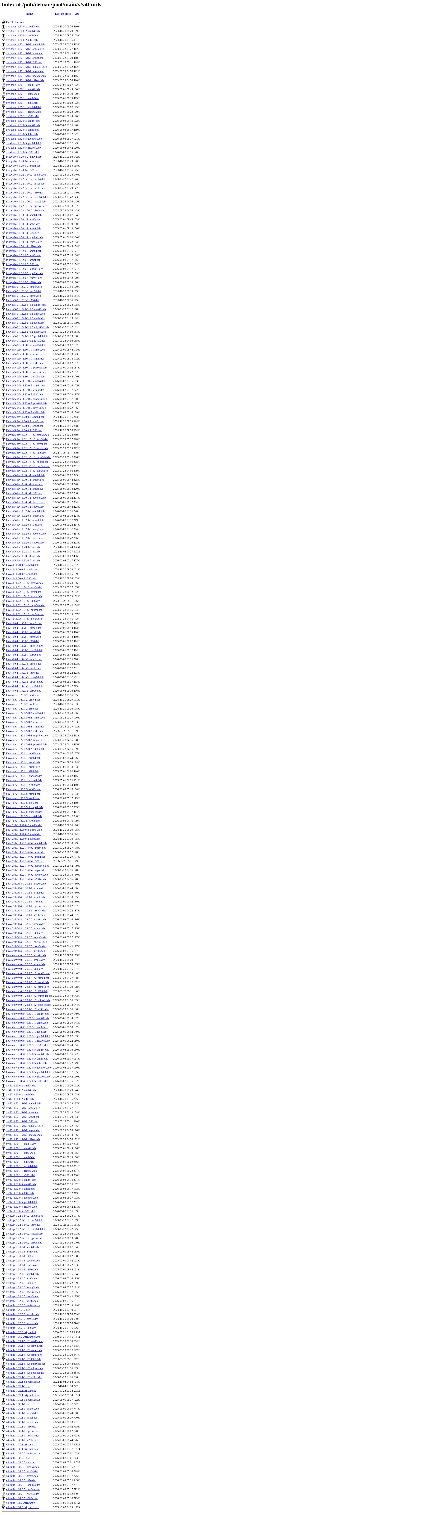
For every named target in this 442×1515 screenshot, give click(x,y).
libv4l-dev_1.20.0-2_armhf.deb (23, 704)
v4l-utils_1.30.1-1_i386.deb (21, 1426)
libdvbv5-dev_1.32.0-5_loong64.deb (26, 529)
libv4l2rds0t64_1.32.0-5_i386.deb (24, 932)
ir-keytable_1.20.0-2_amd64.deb (24, 156)
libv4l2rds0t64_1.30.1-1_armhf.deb (25, 897)
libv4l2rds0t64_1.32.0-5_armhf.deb (25, 928)
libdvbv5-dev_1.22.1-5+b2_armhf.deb (27, 448)
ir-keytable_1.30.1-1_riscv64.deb (24, 241)
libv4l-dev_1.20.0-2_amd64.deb (23, 695)
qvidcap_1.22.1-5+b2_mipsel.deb (24, 1233)
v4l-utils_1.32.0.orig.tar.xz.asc (22, 1507)
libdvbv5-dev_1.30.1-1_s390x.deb (25, 506)
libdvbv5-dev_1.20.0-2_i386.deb (24, 430)
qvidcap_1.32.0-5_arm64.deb (22, 1278)
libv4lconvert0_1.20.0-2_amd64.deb (26, 955)
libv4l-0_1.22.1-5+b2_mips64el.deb (25, 605)
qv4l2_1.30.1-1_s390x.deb (20, 1175)
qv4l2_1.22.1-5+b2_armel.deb (22, 1112)
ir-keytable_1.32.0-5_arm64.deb (23, 255)
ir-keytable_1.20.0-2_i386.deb (22, 170)
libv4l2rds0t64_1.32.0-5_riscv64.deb (26, 946)
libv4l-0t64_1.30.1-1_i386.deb (22, 641)
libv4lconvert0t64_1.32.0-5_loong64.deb (28, 1067)
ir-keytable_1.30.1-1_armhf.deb (23, 228)
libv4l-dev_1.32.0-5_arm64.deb (23, 793)
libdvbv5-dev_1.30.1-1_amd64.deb (25, 475)
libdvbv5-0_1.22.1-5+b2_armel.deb (25, 313)
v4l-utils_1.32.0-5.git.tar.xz (20, 1462)
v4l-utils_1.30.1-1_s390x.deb (22, 1440)
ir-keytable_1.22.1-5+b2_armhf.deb (25, 188)
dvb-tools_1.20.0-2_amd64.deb (23, 26)
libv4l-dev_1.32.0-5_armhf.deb (23, 798)
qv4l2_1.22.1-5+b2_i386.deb (22, 1121)
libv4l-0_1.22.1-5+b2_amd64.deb (24, 582)
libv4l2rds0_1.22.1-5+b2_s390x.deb (26, 879)
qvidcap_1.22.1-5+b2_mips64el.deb (25, 1229)
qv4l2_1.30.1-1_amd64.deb (21, 1143)
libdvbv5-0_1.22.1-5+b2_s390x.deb (25, 340)
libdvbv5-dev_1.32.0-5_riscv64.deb (25, 538)
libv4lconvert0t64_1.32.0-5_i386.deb (26, 1063)
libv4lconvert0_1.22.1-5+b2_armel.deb (27, 982)
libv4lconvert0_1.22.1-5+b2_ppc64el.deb (28, 1004)
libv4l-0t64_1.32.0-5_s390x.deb (23, 690)
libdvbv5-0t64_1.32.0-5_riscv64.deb (26, 407)
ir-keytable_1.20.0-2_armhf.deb (23, 165)
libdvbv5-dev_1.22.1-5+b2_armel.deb (26, 443)
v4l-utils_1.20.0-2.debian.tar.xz (23, 1305)
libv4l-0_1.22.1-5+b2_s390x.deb (24, 618)
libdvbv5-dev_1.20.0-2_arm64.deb (25, 421)
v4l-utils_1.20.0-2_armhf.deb (22, 1323)
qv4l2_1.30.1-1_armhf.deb (20, 1157)
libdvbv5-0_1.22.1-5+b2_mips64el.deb (27, 327)
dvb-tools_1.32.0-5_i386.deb (22, 134)
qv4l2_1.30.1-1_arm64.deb (21, 1148)
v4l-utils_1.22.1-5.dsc (18, 1386)
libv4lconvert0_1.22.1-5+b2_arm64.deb (28, 977)
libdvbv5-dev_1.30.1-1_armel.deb (24, 484)
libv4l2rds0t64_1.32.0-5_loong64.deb (26, 937)
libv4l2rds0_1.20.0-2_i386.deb (23, 838)
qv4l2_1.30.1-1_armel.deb (20, 1152)
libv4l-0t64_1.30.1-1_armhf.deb (23, 636)
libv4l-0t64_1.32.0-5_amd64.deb (24, 659)
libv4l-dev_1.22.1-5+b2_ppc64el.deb (26, 744)
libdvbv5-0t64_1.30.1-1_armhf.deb (25, 358)
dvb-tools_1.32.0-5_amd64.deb (23, 120)
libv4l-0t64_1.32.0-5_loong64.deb (25, 677)
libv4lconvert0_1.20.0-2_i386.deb (24, 968)
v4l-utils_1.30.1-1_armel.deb (21, 1417)
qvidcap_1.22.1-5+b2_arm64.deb (24, 1220)
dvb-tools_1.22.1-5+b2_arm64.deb (25, 48)
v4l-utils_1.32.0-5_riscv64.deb (22, 1493)
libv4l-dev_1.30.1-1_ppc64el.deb (24, 775)
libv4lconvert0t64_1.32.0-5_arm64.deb (27, 1054)
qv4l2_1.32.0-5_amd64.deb (21, 1179)
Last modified (63, 13)
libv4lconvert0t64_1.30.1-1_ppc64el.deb (28, 1036)
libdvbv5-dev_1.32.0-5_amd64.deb (25, 511)
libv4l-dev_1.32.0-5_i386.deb (22, 802)
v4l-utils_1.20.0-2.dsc (18, 1309)
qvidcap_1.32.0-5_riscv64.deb (22, 1296)
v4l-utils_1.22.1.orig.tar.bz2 (21, 1390)
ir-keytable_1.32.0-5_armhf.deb (23, 259)
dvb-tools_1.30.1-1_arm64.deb (23, 89)
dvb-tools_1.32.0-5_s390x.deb (22, 152)
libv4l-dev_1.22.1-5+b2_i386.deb (24, 731)
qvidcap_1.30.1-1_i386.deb (21, 1256)
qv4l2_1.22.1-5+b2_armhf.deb (23, 1116)
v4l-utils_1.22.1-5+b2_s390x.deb (24, 1377)
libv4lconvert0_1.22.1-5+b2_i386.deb (26, 991)
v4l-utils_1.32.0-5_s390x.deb (22, 1498)
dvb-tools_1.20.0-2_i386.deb (22, 39)
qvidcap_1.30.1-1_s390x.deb (22, 1269)
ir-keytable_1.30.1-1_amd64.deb (24, 214)
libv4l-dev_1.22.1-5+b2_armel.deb (25, 722)
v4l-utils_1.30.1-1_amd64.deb (22, 1408)
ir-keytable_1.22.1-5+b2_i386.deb (24, 192)
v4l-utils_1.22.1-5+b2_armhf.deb (24, 1354)
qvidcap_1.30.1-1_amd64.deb (22, 1247)
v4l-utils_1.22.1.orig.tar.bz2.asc (23, 1395)
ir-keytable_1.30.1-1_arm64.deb (23, 219)
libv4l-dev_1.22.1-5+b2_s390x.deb (25, 748)
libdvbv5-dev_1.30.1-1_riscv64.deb (25, 502)
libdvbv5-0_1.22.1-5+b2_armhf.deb (25, 318)
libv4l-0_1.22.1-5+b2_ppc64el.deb (25, 614)
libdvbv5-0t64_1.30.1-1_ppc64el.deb (26, 367)
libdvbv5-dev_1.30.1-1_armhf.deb (25, 488)
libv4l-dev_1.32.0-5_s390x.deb (23, 820)
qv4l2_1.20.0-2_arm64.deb (21, 1090)
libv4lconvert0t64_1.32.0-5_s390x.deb (27, 1081)
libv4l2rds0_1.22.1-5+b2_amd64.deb (26, 843)
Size (76, 13)
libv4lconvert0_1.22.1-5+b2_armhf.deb (27, 986)
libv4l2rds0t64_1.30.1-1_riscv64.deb (26, 910)
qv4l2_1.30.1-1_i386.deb (20, 1161)
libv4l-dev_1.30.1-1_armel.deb (23, 762)
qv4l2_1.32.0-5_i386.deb (20, 1193)
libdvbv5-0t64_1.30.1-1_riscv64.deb (26, 372)
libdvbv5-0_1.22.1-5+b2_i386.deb (25, 322)
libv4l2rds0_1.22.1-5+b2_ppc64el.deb (27, 874)
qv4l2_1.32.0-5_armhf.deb (20, 1188)
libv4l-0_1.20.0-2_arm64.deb (22, 569)
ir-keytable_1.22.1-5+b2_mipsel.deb (26, 201)
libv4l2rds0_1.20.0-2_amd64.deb (24, 825)
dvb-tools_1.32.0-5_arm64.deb (23, 125)
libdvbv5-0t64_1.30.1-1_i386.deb (24, 363)
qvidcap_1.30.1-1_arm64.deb (22, 1251)
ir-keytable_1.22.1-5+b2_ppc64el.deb (26, 206)
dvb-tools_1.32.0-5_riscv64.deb (23, 147)
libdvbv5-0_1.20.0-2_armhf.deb (23, 295)
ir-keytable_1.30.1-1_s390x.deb (23, 246)
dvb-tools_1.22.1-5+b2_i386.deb (24, 62)
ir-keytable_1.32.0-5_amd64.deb (24, 250)
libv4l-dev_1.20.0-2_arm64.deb (23, 699)
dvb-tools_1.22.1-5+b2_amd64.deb (25, 44)
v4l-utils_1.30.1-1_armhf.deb (22, 1422)
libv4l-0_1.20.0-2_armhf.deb (21, 573)
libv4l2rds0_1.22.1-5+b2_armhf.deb (26, 856)
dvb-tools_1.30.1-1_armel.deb (22, 93)
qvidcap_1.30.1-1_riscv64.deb (22, 1265)
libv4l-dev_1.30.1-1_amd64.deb (23, 753)
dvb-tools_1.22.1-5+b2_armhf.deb (25, 57)
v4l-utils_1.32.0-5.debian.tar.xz (23, 1453)
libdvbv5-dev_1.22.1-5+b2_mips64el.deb (28, 457)
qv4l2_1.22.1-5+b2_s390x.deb (23, 1139)
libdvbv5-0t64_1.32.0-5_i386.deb (24, 394)
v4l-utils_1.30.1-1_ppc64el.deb (23, 1431)
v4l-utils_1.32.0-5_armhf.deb (22, 1475)
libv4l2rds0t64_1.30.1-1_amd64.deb (26, 883)
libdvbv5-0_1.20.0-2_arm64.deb (23, 291)
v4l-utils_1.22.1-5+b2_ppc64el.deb (25, 1372)
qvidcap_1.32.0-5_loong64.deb (23, 1287)
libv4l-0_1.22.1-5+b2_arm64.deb (24, 587)
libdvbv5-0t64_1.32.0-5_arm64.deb (25, 385)
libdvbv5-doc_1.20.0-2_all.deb (23, 547)
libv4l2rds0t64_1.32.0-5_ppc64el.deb (26, 941)
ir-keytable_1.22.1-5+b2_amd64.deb (26, 174)
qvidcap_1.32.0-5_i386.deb (21, 1282)
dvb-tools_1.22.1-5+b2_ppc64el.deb (26, 75)
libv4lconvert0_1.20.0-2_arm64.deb (25, 959)
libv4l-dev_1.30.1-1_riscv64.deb (24, 780)
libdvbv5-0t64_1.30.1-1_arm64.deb (25, 349)
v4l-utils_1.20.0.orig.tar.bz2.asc (23, 1336)
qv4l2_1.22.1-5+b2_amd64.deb (23, 1103)
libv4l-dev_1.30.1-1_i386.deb (22, 771)
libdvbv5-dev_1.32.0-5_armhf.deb (25, 520)
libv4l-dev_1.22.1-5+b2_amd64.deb (25, 713)
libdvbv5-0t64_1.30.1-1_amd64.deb (25, 345)
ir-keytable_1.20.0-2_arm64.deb (23, 161)
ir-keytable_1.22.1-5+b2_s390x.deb (25, 210)
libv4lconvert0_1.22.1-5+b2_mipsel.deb (28, 1000)
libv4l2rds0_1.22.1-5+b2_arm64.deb (26, 847)
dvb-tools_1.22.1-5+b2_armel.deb (24, 53)
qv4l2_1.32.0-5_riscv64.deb (21, 1206)
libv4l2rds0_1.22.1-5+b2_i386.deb (25, 861)
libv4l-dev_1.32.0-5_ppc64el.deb (24, 811)
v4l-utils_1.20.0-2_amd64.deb (22, 1314)
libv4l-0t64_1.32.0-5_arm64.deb (23, 663)
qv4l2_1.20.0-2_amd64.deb (21, 1085)
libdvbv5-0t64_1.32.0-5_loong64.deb (26, 398)
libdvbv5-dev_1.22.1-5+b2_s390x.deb (27, 470)
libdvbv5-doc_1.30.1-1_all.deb (23, 556)
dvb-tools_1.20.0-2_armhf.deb (22, 35)
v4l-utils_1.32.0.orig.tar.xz (20, 1502)
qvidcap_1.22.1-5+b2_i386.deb (23, 1224)
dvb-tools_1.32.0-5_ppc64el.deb (23, 143)
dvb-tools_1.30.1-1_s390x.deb (22, 116)
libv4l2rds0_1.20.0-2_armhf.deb (23, 834)
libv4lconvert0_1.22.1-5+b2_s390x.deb (27, 1009)
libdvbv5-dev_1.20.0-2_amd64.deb (25, 416)
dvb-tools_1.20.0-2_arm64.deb (23, 31)
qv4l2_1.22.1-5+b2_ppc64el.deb (24, 1134)
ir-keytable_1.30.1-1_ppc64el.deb (24, 237)
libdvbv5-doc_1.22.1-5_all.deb (23, 551)
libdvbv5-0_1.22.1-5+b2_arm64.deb (26, 309)
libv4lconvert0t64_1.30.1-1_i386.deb (26, 1031)
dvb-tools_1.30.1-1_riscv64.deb (23, 111)
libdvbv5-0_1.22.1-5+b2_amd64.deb (26, 304)
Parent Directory (15, 22)
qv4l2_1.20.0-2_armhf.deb (20, 1094)
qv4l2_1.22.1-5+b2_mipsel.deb (23, 1130)
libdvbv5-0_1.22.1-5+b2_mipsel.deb (26, 331)
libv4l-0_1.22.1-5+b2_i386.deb (23, 600)
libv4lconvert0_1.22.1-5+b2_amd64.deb (28, 973)
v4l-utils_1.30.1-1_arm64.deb (22, 1413)
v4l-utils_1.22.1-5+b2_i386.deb (23, 1359)
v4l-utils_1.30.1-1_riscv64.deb (22, 1435)
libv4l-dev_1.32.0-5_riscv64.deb (24, 816)
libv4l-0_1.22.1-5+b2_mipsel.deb (24, 609)
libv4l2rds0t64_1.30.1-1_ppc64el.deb (26, 906)
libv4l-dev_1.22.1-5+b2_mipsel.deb (25, 740)
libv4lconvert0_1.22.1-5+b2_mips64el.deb (29, 995)
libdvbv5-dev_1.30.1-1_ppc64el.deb (26, 497)
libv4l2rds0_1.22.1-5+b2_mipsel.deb (26, 870)
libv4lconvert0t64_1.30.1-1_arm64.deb (27, 1018)
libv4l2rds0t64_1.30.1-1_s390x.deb (25, 915)
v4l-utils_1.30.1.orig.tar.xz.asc (22, 1449)
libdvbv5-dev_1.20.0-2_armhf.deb (25, 425)
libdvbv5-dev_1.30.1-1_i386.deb (24, 493)
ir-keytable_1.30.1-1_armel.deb (23, 223)
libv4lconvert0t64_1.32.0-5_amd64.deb (27, 1049)
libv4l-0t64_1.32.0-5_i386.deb (22, 672)
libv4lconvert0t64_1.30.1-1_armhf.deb (27, 1027)
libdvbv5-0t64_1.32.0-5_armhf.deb (25, 390)
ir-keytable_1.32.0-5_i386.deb (22, 264)
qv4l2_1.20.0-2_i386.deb (20, 1099)
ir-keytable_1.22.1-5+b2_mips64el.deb (27, 197)
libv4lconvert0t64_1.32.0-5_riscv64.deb (28, 1076)
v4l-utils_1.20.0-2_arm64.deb (22, 1318)
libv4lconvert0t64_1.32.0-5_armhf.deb (27, 1058)
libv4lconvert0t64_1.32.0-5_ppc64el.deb (28, 1072)
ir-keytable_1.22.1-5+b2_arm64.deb (25, 179)
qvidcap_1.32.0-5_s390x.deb (22, 1300)
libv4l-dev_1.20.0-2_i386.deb (22, 708)
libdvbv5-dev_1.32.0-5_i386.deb (24, 524)
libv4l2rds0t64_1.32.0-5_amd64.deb (26, 919)
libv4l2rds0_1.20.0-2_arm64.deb (24, 829)
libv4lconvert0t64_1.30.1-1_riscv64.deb (28, 1040)
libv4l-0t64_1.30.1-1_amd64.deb (24, 623)
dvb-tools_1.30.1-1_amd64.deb (23, 84)
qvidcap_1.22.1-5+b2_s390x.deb (24, 1242)
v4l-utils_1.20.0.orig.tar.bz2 (21, 1332)
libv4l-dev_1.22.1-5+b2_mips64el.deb (27, 735)
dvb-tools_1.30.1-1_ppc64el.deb (23, 107)
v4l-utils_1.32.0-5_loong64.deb (23, 1484)
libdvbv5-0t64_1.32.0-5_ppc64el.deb (26, 403)
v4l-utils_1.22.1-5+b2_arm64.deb (24, 1345)
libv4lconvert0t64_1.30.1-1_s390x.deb (27, 1045)
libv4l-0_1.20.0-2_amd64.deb (22, 565)
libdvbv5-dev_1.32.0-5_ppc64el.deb (26, 533)
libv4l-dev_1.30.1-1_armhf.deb (23, 766)
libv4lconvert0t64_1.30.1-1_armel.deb (27, 1022)
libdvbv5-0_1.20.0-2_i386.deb (22, 300)
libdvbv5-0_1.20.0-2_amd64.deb (24, 286)
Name (29, 13)
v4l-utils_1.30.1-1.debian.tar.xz (23, 1399)
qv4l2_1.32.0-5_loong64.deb (22, 1197)
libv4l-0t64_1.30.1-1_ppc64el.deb (24, 645)
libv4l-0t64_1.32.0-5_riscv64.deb (24, 686)
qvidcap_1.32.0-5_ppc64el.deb (23, 1291)
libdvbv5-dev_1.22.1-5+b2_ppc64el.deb (28, 466)
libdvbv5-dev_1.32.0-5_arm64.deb (25, 515)
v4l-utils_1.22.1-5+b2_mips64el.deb (26, 1363)
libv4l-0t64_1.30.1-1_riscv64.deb (24, 650)
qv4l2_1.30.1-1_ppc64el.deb (21, 1166)
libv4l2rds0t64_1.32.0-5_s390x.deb (25, 950)
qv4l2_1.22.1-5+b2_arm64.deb (23, 1107)
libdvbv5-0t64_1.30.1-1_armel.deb (25, 354)
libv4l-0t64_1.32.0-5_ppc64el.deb (24, 681)
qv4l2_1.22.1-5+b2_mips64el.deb (24, 1125)
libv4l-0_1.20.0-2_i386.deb (21, 578)
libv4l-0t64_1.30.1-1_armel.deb (23, 632)
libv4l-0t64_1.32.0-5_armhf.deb (23, 668)
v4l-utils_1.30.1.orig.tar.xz (20, 1444)
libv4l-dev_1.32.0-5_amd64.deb (23, 789)
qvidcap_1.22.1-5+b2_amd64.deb (24, 1215)
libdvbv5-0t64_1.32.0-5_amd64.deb (25, 381)
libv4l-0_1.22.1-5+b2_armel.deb (23, 591)
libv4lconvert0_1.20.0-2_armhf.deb (25, 964)
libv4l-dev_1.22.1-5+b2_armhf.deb (25, 726)
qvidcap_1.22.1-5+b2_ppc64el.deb (25, 1238)
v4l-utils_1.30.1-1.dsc (18, 1404)
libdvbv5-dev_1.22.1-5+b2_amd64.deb (27, 434)
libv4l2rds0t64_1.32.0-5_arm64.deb (25, 923)
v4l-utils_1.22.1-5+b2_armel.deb (24, 1350)
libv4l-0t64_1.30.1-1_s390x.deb (23, 654)
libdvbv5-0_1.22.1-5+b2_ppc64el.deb (26, 336)
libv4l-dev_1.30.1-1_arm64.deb (23, 757)
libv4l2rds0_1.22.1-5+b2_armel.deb (25, 852)
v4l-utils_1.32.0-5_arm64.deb (22, 1471)
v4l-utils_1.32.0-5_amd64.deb (22, 1466)
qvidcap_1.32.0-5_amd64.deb (22, 1274)
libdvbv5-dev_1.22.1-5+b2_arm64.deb (27, 439)
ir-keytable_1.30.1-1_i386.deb (22, 232)
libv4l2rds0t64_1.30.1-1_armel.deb (25, 892)
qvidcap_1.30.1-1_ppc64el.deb (23, 1260)
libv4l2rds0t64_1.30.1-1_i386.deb (24, 901)
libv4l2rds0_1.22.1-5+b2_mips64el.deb (27, 865)
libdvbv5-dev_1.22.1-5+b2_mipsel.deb (27, 461)
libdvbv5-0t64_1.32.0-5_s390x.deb (25, 412)
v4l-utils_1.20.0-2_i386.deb (21, 1327)
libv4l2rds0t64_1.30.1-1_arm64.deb (25, 888)
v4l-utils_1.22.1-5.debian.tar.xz (23, 1381)
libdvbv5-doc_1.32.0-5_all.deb (23, 560)
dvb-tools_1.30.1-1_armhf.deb (22, 98)
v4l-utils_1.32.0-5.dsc (18, 1457)
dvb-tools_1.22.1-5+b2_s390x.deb (25, 80)
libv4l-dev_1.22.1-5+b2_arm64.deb (25, 717)
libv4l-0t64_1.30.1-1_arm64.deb (23, 627)
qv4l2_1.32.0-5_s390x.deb (20, 1211)
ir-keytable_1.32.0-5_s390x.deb (23, 282)
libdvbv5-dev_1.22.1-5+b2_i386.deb (26, 452)
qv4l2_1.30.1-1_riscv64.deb (21, 1170)
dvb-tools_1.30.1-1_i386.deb (22, 102)
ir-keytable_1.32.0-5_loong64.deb (24, 268)
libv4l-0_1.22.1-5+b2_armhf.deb (24, 596)
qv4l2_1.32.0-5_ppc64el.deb (21, 1202)
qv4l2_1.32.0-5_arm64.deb (21, 1184)
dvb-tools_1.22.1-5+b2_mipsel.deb (25, 71)
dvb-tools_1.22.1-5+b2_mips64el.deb (26, 66)
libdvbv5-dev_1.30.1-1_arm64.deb (25, 479)
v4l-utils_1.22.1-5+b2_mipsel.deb (24, 1368)
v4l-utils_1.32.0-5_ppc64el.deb (23, 1489)
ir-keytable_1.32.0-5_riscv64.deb (24, 277)
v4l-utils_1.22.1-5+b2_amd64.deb (24, 1341)
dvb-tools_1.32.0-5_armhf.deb (22, 129)
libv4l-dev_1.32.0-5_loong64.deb (24, 807)
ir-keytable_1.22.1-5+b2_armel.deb (25, 183)
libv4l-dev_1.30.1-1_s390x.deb (23, 784)
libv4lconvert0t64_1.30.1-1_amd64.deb (27, 1013)
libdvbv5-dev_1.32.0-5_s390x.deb (25, 542)
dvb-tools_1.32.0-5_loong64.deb (24, 138)
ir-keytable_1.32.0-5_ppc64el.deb (24, 273)
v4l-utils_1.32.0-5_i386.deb (21, 1480)
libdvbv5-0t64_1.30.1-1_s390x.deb (25, 376)
